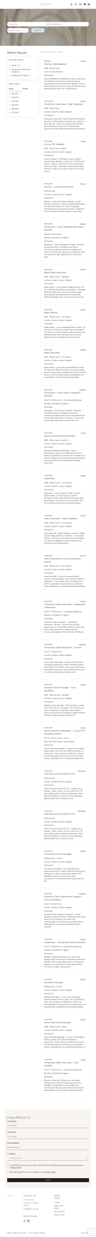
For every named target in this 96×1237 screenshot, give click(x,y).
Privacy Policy (15, 1167)
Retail (16, 65)
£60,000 (15, 109)
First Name (12, 1121)
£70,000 (15, 112)
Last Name (11, 1132)
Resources (59, 1215)
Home (57, 1202)
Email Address (13, 1143)
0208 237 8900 (31, 1203)
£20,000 (15, 94)
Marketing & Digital (21, 75)
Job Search (59, 1211)
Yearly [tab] (11, 89)
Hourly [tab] (25, 89)
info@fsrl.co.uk (31, 1209)
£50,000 (15, 105)
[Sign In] (85, 4)
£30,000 (15, 97)
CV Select (11, 1154)
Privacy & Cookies (33, 1233)
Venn (87, 1233)
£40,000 (15, 101)
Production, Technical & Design (21, 70)
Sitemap (42, 1233)
